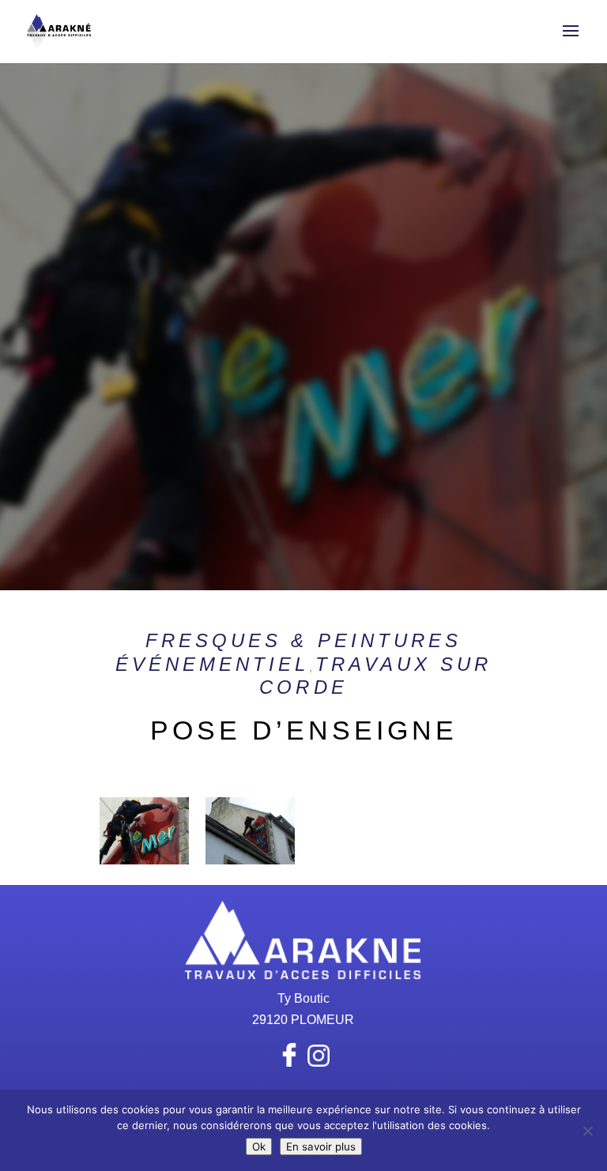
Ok (259, 1146)
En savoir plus (321, 1146)
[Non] (587, 1131)
